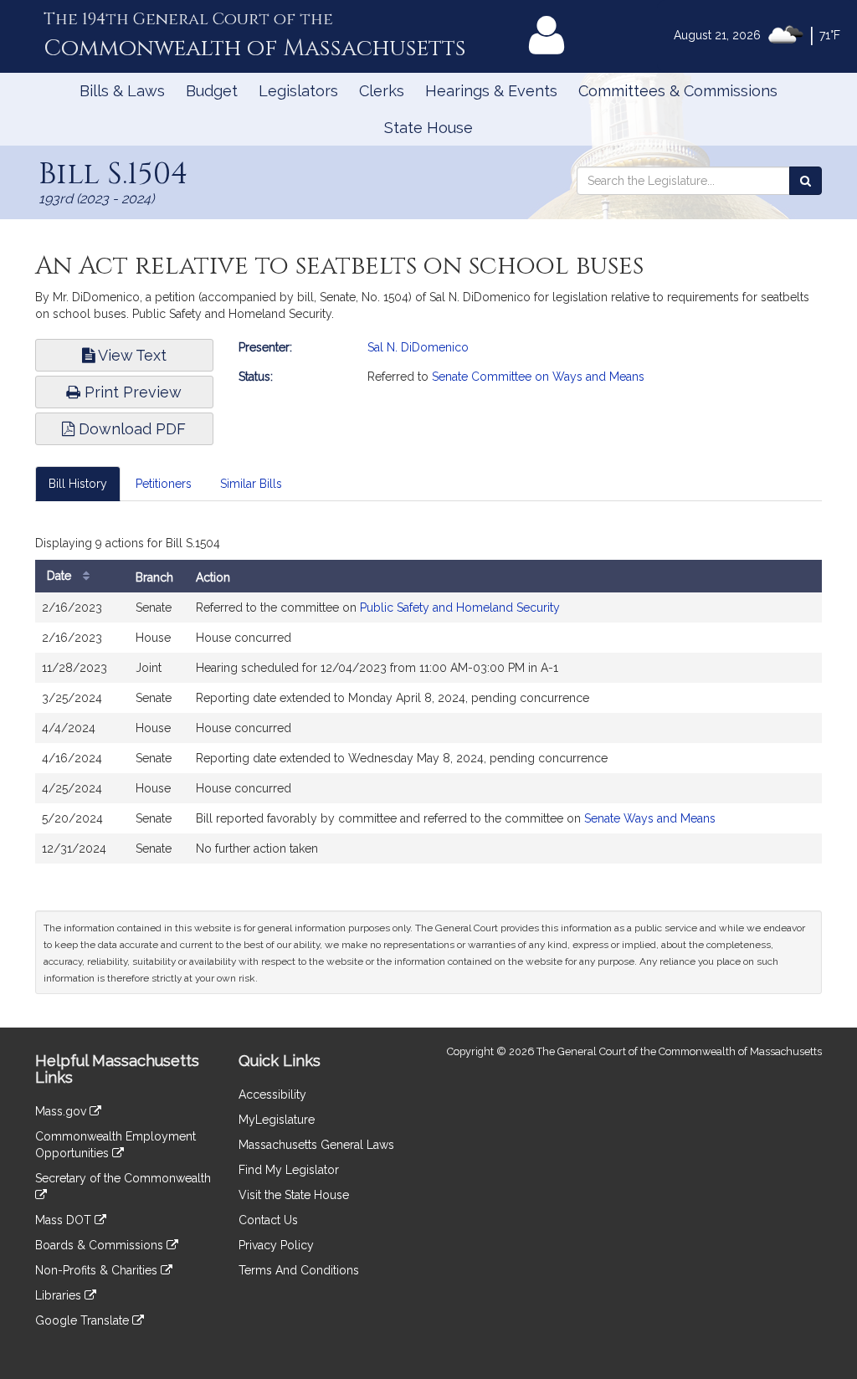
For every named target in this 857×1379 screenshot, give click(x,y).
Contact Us (268, 1220)
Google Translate (83, 1320)
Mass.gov (62, 1111)
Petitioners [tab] (164, 483)
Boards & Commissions (101, 1245)
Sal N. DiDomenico (418, 347)
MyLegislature (277, 1119)
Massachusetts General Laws (316, 1144)
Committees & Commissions (677, 91)
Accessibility (272, 1094)
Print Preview (131, 392)
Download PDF (130, 429)
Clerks (381, 91)
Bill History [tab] (78, 483)
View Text (131, 355)
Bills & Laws (122, 91)
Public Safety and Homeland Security (460, 607)
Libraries (60, 1295)
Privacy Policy (276, 1245)
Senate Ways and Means (650, 818)
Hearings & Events (491, 91)
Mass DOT (65, 1220)
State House (428, 127)
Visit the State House (294, 1195)
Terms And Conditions (299, 1270)
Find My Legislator (289, 1170)
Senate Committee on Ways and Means (538, 376)
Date (60, 575)
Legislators (298, 91)
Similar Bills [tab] (251, 483)
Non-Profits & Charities (98, 1270)
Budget (212, 91)
